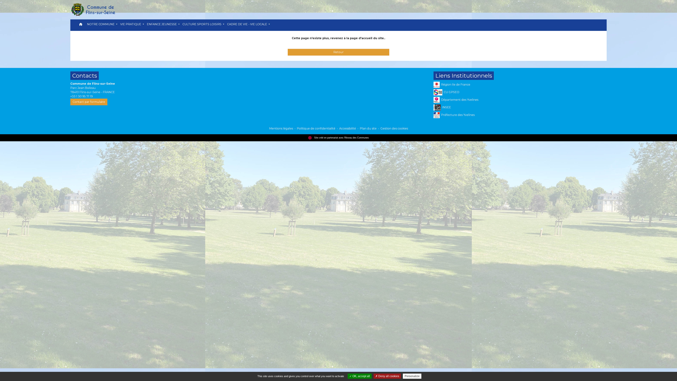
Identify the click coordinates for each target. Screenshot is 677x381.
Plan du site (368, 128)
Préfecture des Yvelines (458, 115)
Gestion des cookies (394, 128)
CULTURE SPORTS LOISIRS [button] (202, 24)
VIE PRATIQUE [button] (131, 24)
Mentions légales (281, 128)
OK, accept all (361, 376)
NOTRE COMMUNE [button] (101, 24)
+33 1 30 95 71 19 (81, 96)
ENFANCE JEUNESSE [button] (162, 24)
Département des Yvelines (459, 99)
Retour (338, 52)
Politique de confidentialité (316, 128)
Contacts (84, 75)
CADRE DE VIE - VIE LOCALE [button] (247, 24)
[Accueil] (92, 10)
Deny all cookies (388, 376)
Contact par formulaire (89, 102)
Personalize (412, 376)
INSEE (446, 107)
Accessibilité (347, 128)
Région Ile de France (455, 84)
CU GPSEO (451, 92)
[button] (81, 25)
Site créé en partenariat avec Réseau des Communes (341, 137)
